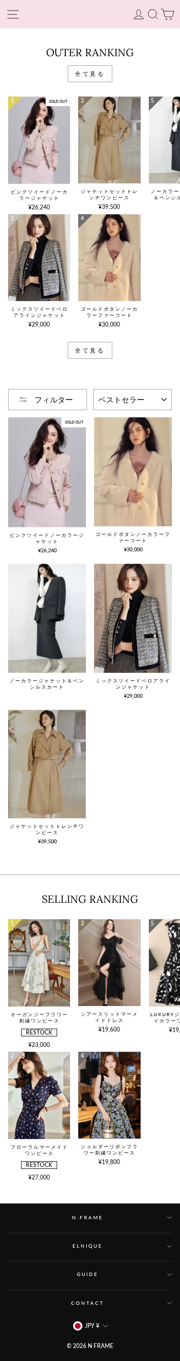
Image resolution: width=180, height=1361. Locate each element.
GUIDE (87, 1274)
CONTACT (87, 1303)
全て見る (90, 73)
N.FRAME (87, 1217)
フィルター (53, 399)
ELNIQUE (87, 1246)
